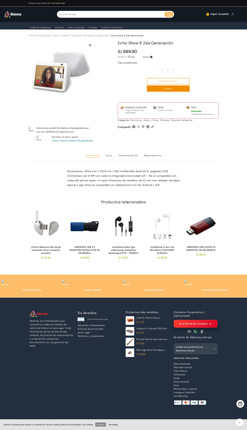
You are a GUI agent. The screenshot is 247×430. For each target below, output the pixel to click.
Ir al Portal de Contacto (194, 323)
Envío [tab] (109, 155)
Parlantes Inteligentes (181, 120)
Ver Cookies (113, 425)
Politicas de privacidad (90, 328)
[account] (232, 14)
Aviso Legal (84, 332)
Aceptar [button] (100, 424)
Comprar (168, 88)
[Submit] (168, 14)
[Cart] (241, 14)
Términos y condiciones (91, 336)
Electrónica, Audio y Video (144, 120)
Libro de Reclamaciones (97, 319)
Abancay (146, 57)
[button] (90, 45)
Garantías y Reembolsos (91, 325)
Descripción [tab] (93, 155)
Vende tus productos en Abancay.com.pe (189, 348)
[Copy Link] (152, 126)
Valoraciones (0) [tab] (128, 155)
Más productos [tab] (152, 155)
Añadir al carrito (168, 81)
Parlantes (164, 120)
